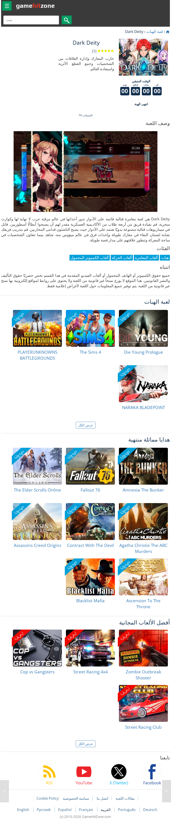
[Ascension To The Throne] (143, 576)
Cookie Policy (48, 798)
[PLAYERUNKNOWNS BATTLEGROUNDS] (37, 328)
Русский (44, 809)
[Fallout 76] (90, 466)
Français (86, 809)
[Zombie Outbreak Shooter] (143, 648)
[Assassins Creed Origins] (37, 521)
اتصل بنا (102, 798)
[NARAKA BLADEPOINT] (143, 383)
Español (65, 809)
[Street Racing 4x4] (90, 648)
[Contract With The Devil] (90, 521)
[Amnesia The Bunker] (143, 466)
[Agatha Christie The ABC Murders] (143, 521)
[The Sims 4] (90, 328)
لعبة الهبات (154, 31)
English (23, 809)
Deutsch (150, 809)
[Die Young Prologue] (143, 328)
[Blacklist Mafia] (90, 576)
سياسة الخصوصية (76, 798)
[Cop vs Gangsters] (37, 648)
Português (127, 809)
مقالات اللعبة (125, 798)
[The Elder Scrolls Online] (37, 466)
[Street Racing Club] (143, 703)
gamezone (35, 5)
